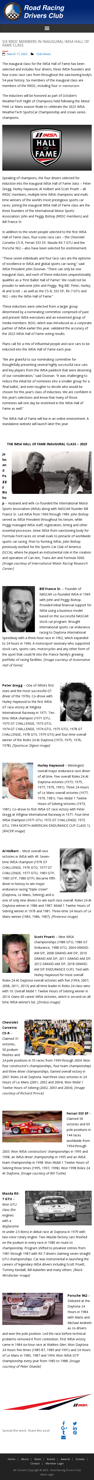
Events (51, 1459)
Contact (35, 1463)
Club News (43, 54)
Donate (80, 1459)
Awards (65, 1459)
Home (11, 1459)
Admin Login (47, 1474)
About (25, 1459)
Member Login (55, 1463)
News (37, 1459)
